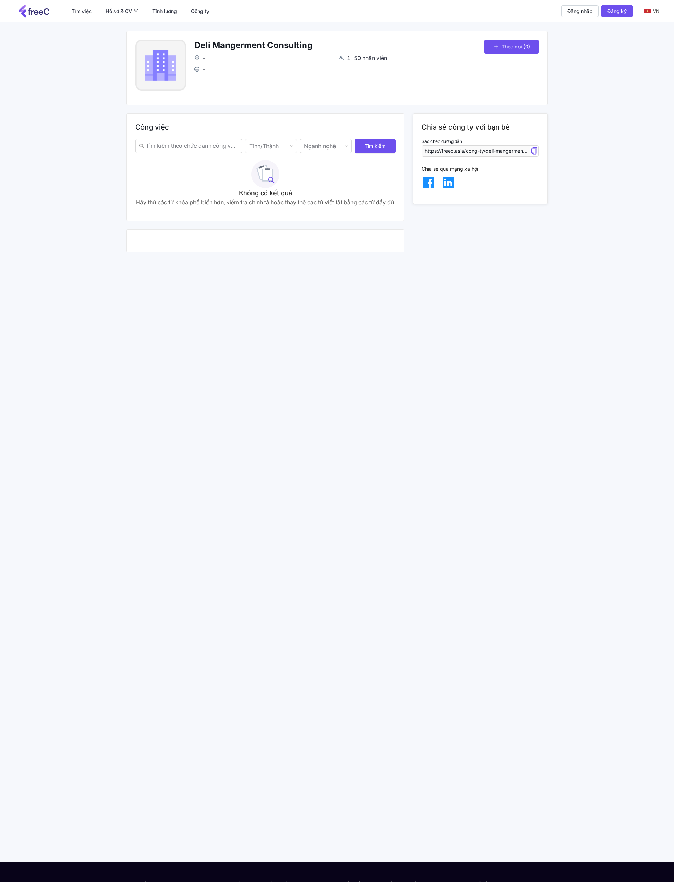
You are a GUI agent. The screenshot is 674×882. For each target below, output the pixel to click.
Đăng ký (617, 11)
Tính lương (164, 11)
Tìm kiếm (375, 146)
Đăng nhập (580, 11)
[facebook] (429, 183)
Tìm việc (82, 11)
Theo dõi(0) (516, 47)
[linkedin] (448, 183)
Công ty (200, 11)
